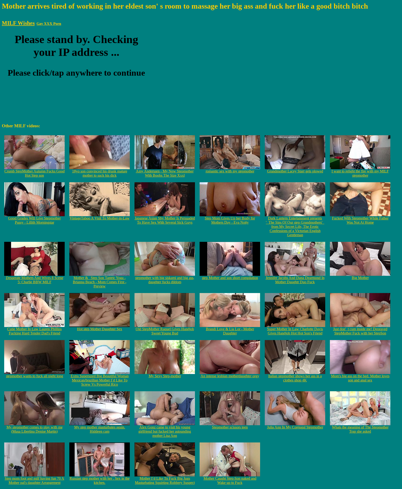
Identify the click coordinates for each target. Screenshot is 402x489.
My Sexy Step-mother (165, 376)
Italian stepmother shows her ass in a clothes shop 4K (295, 378)
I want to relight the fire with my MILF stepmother (360, 173)
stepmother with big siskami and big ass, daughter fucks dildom (164, 280)
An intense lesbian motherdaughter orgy (230, 376)
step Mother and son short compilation (230, 278)
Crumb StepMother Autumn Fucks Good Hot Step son (34, 173)
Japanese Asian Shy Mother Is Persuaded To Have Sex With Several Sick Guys (165, 220)
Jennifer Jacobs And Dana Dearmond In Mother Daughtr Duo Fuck (295, 280)
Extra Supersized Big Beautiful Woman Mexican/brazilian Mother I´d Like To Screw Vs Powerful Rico (100, 380)
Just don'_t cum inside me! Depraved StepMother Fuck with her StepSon (360, 331)
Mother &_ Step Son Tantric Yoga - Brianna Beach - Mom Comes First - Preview (99, 282)
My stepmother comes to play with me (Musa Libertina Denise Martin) (35, 429)
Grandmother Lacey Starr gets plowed (295, 171)
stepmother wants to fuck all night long (34, 376)
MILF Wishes (18, 23)
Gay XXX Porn (49, 24)
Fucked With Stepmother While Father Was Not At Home (360, 220)
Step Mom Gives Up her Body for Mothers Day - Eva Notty (230, 220)
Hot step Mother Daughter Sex (99, 329)
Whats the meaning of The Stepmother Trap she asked (360, 429)
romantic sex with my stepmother (230, 171)
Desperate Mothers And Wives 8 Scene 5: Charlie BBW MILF (34, 280)
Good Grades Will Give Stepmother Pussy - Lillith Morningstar (34, 220)
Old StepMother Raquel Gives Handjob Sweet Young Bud (165, 331)
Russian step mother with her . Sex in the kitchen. (100, 480)
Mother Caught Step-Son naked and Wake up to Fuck (230, 480)
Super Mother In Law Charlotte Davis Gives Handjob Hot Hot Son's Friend (295, 331)
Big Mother (360, 278)
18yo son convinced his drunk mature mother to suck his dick (99, 173)
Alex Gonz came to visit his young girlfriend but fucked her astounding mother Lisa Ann (164, 431)
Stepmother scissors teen (230, 427)
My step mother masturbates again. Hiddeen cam (99, 429)
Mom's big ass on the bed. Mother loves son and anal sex (360, 378)
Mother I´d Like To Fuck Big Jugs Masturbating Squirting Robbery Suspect (165, 480)
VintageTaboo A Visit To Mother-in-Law (100, 218)
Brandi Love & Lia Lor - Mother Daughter (230, 331)
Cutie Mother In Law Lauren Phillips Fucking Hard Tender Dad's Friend (34, 331)
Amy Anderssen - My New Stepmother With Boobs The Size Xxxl (165, 173)
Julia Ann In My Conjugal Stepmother (295, 427)
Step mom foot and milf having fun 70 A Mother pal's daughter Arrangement (34, 480)
